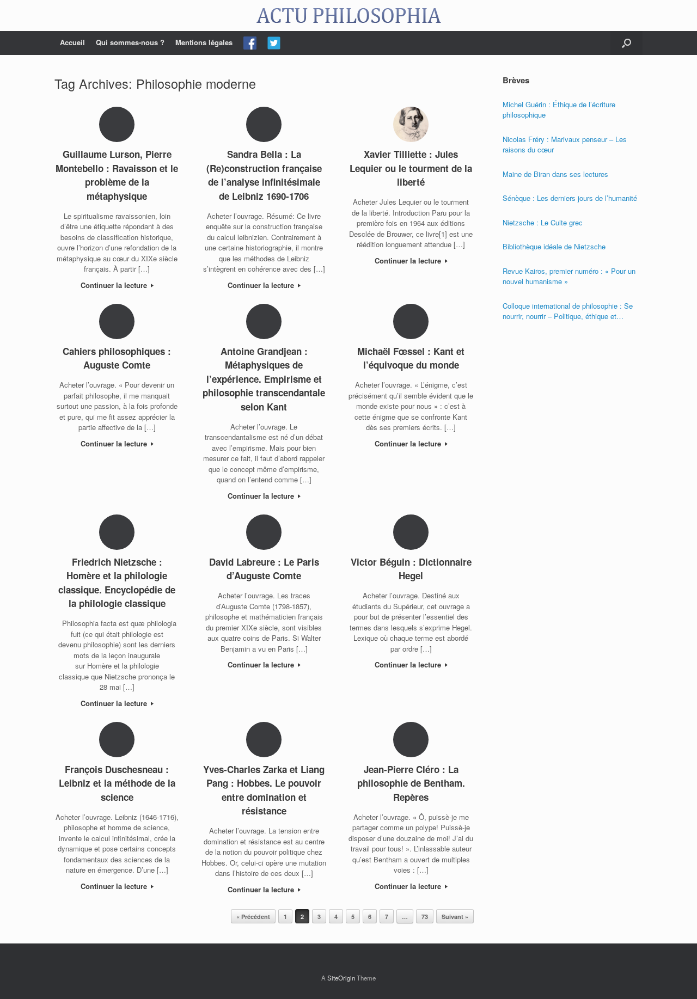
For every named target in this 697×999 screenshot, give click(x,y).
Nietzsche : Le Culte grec (543, 222)
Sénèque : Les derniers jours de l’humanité (570, 198)
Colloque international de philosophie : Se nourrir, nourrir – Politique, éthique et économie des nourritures (568, 311)
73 (424, 916)
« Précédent (253, 916)
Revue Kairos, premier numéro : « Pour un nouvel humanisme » (569, 276)
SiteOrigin (341, 977)
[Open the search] (626, 43)
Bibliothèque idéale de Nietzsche (554, 246)
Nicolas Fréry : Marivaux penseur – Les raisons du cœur (565, 144)
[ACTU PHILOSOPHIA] (348, 15)
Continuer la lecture (115, 285)
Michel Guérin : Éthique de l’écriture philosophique (559, 109)
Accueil (72, 42)
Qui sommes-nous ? (130, 42)
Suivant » (455, 916)
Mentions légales (204, 42)
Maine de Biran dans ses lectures (555, 174)
